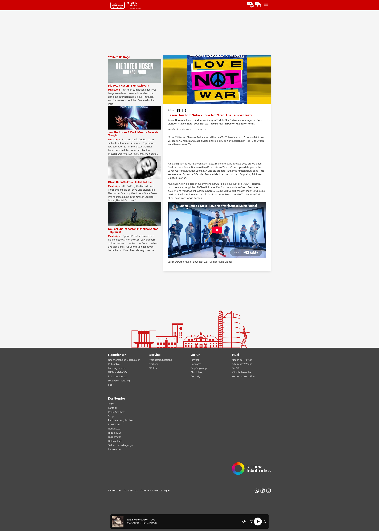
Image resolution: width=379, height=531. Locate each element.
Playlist (195, 359)
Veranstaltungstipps (160, 359)
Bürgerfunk (114, 437)
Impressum (114, 449)
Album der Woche (242, 364)
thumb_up (264, 521)
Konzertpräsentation (243, 376)
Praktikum (114, 424)
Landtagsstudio (117, 368)
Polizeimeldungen (118, 376)
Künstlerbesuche (241, 372)
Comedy (195, 376)
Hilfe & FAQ (114, 432)
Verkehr (153, 364)
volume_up (244, 522)
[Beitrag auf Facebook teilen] (178, 110)
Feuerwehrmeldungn (119, 380)
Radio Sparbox (116, 412)
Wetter (153, 368)
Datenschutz (115, 441)
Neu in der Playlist (242, 359)
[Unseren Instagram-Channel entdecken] (268, 490)
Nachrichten (117, 355)
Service (155, 355)
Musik (236, 355)
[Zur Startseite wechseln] (117, 5)
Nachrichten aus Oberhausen (124, 359)
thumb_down (251, 521)
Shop (111, 416)
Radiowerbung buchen (120, 420)
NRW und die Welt (118, 372)
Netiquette (114, 428)
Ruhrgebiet (114, 364)
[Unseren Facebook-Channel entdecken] (262, 490)
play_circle (258, 521)
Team (111, 403)
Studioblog (197, 372)
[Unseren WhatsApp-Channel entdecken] (256, 490)
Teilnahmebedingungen (121, 445)
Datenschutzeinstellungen (155, 490)
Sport (111, 384)
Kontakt (112, 408)
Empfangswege (199, 368)
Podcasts (196, 364)
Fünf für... (236, 368)
